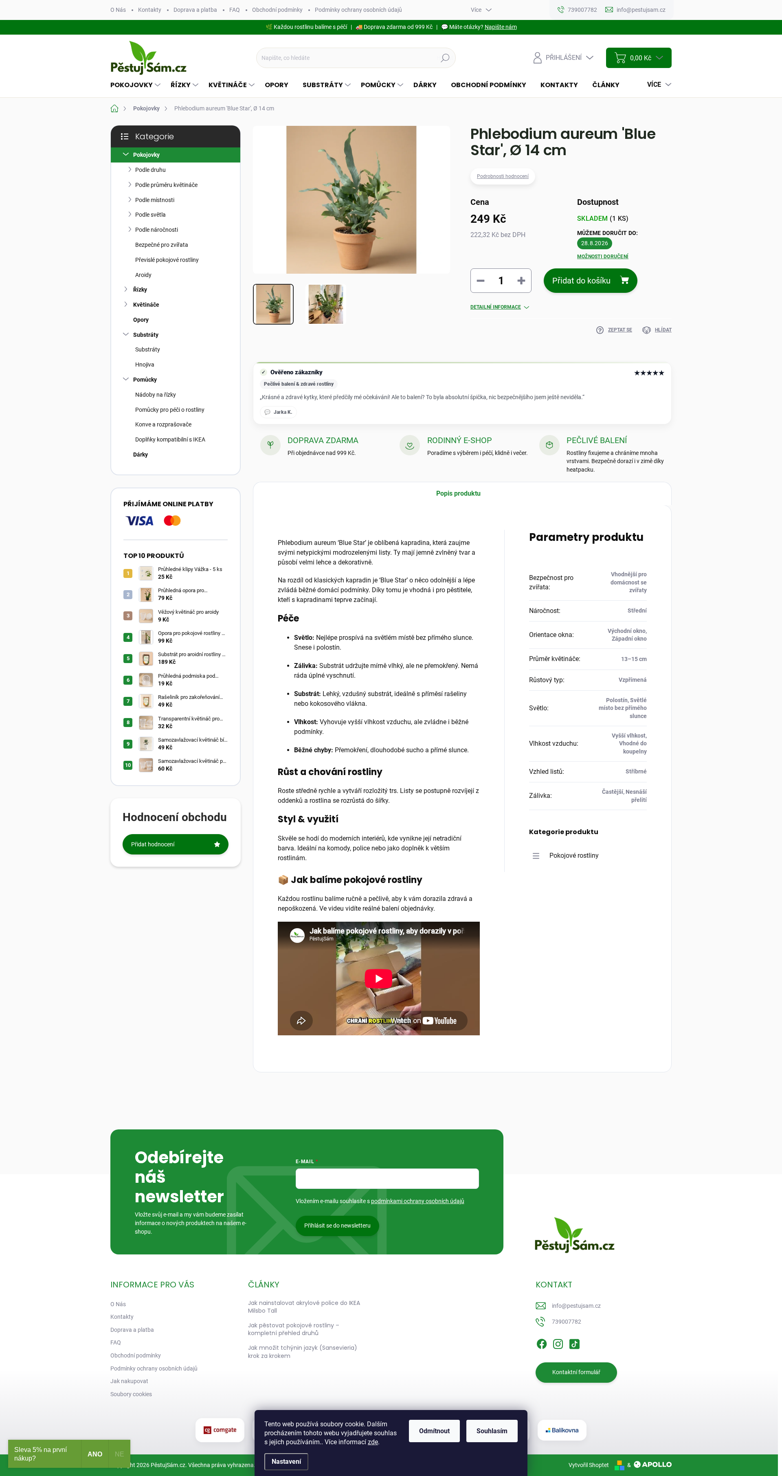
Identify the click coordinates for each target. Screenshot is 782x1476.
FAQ (234, 10)
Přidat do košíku (581, 281)
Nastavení (286, 1461)
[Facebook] (542, 1342)
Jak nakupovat (129, 1381)
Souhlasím (492, 1431)
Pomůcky (145, 379)
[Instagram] (558, 1342)
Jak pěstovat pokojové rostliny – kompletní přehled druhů (293, 1329)
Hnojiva (144, 364)
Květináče (146, 304)
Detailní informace (495, 307)
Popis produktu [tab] (458, 493)
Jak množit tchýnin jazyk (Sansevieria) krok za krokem (302, 1352)
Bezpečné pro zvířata (161, 245)
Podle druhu (150, 170)
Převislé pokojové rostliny (167, 260)
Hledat (445, 58)
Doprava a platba (195, 10)
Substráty (145, 335)
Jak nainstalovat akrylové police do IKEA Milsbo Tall (304, 1307)
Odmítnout (434, 1431)
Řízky (140, 289)
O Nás (118, 10)
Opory (141, 319)
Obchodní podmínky (277, 10)
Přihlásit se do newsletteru (337, 1225)
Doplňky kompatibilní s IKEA (170, 439)
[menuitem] (136, 85)
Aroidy (143, 275)
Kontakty (149, 10)
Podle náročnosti (156, 229)
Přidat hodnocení (152, 844)
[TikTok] (574, 1342)
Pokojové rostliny (574, 855)
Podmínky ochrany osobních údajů (358, 10)
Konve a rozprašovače (163, 424)
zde (373, 1442)
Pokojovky (146, 155)
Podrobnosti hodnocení (503, 176)
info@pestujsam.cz (576, 1305)
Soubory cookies (131, 1394)
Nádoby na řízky (155, 394)
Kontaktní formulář (576, 1372)
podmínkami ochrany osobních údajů (417, 1201)
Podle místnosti (154, 200)
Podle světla (150, 214)
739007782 (566, 1321)
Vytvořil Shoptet (589, 1465)
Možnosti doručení (602, 256)
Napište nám (501, 27)
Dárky (140, 454)
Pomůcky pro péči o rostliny (169, 409)
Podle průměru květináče (166, 185)
